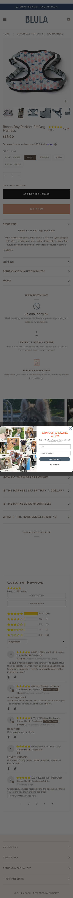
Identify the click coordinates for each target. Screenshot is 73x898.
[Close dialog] (70, 428)
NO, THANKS (54, 464)
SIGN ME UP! (54, 459)
